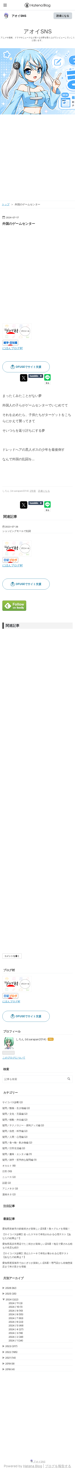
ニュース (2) (9, 1176)
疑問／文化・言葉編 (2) (14, 1113)
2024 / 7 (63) (16, 1318)
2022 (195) (11, 1352)
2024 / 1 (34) (16, 1340)
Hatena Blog (32, 1466)
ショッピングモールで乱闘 (16, 530)
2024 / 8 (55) (16, 1314)
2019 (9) (10, 1363)
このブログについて (13, 1057)
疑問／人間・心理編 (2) (14, 1136)
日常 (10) (7, 1171)
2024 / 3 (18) (16, 1333)
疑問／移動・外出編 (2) (14, 1119)
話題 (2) (6, 1182)
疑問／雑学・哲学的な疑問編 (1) (19, 1159)
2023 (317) (11, 1346)
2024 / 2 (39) (16, 1336)
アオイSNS (19, 16)
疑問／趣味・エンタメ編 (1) (17, 1154)
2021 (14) (10, 1357)
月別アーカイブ (13, 1278)
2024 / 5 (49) (16, 1325)
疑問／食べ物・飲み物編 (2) (17, 1142)
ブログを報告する (58, 1466)
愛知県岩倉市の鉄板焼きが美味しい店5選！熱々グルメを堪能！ (36, 1228)
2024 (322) (12, 1299)
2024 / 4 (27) (16, 1329)
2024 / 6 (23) (16, 1321)
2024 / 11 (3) (16, 1303)
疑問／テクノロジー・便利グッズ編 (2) (23, 1125)
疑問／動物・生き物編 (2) (16, 1108)
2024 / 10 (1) (16, 1306)
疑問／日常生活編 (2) (13, 1148)
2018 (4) (10, 1369)
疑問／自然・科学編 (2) (14, 1130)
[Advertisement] (37, 160)
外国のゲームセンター (18, 223)
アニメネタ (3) (10, 1188)
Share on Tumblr (35, 376)
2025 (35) (10, 1293)
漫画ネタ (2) (9, 1194)
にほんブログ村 (12, 348)
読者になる (62, 15)
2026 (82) (10, 1287)
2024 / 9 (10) (16, 1310)
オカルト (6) (9, 1165)
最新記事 (9, 1219)
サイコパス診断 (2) (12, 1102)
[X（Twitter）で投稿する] (23, 378)
